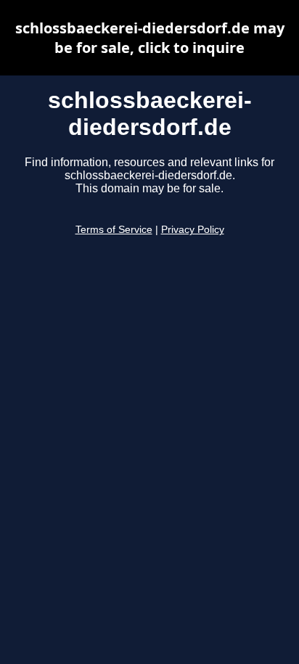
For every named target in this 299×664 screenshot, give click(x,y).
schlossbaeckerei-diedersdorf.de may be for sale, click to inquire (149, 37)
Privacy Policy (192, 229)
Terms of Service (113, 229)
